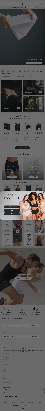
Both (12, 213)
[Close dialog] (43, 193)
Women (12, 206)
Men (12, 210)
